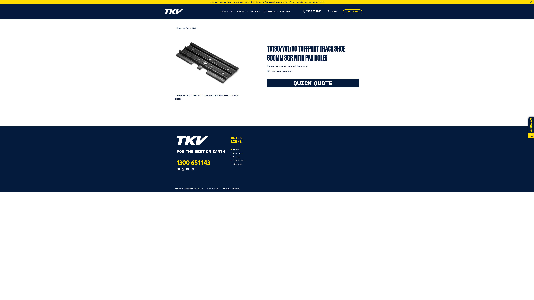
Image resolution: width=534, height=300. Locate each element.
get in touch (290, 65)
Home (236, 149)
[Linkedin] (178, 169)
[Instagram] (192, 169)
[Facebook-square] (182, 169)
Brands (236, 157)
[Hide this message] (531, 2)
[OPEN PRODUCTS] (234, 11)
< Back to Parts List (185, 28)
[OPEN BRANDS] (248, 11)
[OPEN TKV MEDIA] (277, 11)
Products (238, 153)
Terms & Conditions (231, 189)
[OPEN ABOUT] (260, 11)
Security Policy (213, 189)
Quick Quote (313, 83)
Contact (237, 164)
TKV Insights (239, 160)
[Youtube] (187, 169)
